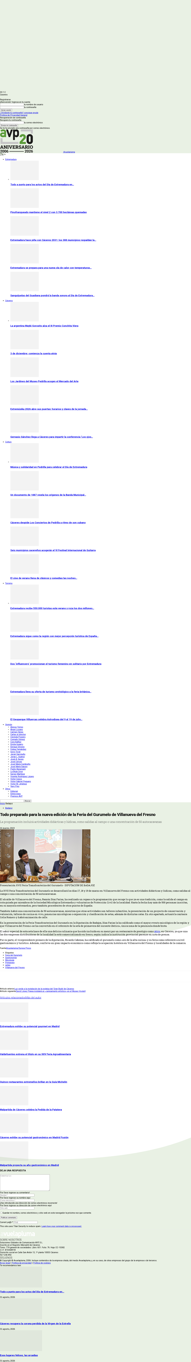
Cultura (8, 442)
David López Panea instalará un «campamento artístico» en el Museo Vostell (50, 991)
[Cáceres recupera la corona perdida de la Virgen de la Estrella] (21, 1318)
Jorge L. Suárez (17, 756)
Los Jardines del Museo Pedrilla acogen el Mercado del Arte (44, 381)
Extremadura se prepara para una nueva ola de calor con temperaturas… (51, 267)
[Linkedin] (32, 976)
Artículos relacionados (12, 997)
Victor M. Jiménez (18, 784)
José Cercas (16, 761)
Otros (7, 789)
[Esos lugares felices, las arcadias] (21, 1350)
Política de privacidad (21, 1263)
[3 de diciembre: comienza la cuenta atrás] (24, 348)
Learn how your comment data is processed (61, 1226)
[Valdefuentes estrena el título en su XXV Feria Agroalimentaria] (14, 1049)
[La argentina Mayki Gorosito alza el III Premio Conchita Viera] (24, 320)
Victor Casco (16, 779)
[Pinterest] (23, 976)
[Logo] (2, 155)
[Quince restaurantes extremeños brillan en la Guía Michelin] (14, 1077)
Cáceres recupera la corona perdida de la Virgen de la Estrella (35, 1323)
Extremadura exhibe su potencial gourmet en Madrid (30, 1026)
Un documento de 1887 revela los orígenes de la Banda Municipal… (48, 494)
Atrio (157, 931)
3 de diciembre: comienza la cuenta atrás (33, 353)
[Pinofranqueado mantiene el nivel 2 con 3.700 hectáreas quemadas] (24, 207)
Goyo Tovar (15, 752)
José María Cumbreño (20, 764)
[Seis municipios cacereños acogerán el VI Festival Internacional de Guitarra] (24, 545)
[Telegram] (51, 976)
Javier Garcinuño (17, 754)
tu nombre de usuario (33, 104)
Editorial (14, 791)
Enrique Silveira (17, 747)
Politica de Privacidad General (13, 115)
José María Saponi (18, 766)
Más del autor (33, 997)
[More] (60, 976)
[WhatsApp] (41, 976)
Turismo (8, 583)
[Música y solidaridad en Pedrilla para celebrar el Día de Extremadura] (24, 462)
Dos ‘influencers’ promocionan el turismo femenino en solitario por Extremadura (55, 663)
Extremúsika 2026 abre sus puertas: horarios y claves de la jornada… (49, 409)
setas (7, 965)
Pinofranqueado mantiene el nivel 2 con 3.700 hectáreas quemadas (48, 212)
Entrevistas (15, 794)
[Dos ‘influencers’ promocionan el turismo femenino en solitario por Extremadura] (24, 659)
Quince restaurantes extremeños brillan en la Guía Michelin (33, 1082)
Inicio (2, 803)
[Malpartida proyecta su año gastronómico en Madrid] (14, 1160)
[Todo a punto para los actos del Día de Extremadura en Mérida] (24, 179)
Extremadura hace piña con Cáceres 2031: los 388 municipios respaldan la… (53, 240)
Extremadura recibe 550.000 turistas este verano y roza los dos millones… (52, 608)
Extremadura (11, 159)
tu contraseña (30, 107)
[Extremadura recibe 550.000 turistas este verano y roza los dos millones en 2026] (24, 603)
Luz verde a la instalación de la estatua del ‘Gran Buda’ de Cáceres (44, 989)
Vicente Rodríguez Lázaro (22, 776)
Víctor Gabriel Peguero (20, 781)
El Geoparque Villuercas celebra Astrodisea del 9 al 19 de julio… (46, 719)
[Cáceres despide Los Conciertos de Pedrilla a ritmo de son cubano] (24, 517)
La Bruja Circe (16, 771)
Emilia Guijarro (16, 744)
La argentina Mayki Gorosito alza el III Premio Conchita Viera (44, 325)
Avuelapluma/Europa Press (18, 948)
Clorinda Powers (17, 737)
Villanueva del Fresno (15, 967)
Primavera (9, 962)
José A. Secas (17, 759)
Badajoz (8, 808)
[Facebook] (4, 976)
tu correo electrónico (33, 122)
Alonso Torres (16, 727)
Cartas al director (18, 734)
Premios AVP (16, 796)
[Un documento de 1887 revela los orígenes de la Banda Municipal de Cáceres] (24, 490)
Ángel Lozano (16, 729)
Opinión (8, 724)
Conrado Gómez (17, 739)
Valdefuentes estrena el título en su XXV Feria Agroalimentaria (35, 1054)
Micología (9, 960)
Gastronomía (11, 957)
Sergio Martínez (17, 774)
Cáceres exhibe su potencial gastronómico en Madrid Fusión (34, 1137)
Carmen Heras (16, 732)
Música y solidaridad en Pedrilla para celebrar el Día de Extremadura (48, 467)
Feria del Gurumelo (13, 955)
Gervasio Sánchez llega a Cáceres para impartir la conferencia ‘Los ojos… (51, 436)
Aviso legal (5, 1263)
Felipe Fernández (18, 749)
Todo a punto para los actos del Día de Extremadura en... (32, 1291)
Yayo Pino (14, 786)
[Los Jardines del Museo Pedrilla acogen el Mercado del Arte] (24, 376)
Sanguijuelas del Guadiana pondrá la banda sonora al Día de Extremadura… (52, 295)
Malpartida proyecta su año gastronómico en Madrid (29, 1165)
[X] (13, 976)
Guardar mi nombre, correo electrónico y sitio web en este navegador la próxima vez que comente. (47, 1213)
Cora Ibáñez (15, 742)
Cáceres (9, 300)
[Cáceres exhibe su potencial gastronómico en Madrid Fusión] (14, 1132)
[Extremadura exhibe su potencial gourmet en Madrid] (14, 1021)
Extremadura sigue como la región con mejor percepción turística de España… (54, 636)
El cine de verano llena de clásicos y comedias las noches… (43, 578)
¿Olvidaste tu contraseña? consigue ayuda (19, 112)
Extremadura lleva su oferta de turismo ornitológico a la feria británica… (50, 691)
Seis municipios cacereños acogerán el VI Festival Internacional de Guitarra (53, 550)
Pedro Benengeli (18, 769)
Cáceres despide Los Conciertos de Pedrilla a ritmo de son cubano (48, 522)
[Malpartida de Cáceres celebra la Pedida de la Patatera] (14, 1104)
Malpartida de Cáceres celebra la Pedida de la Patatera (31, 1109)
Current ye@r (6, 1222)
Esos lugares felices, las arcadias (19, 1355)
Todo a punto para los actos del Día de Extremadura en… (42, 184)
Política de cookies (42, 1263)
